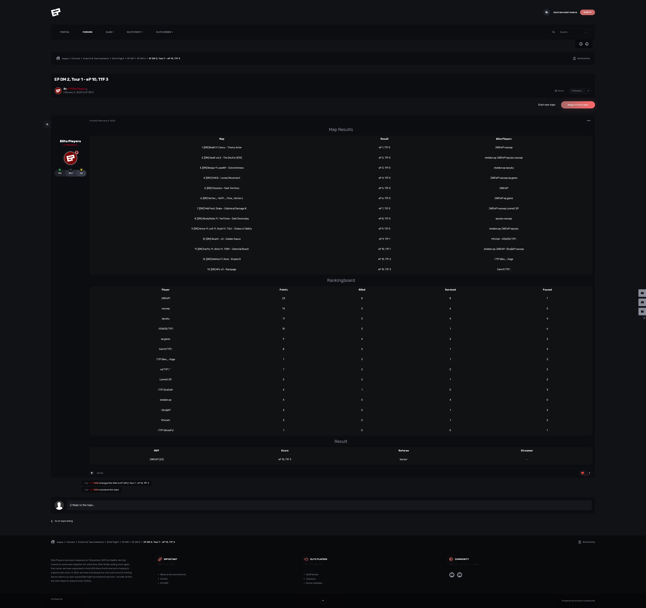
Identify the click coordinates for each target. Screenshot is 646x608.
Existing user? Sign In (565, 12)
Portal (64, 32)
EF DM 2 (89, 92)
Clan (109, 32)
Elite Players (70, 141)
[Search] (553, 32)
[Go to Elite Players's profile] (58, 90)
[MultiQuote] (92, 473)
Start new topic (546, 104)
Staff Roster (312, 574)
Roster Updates (314, 583)
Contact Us (57, 599)
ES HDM (164, 583)
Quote (100, 473)
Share (560, 90)
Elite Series (164, 32)
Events (164, 579)
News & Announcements (173, 574)
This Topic (587, 31)
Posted (102, 120)
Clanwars (311, 579)
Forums (87, 32)
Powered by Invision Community (578, 600)
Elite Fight (134, 32)
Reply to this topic (578, 105)
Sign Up (587, 12)
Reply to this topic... (83, 505)
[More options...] (588, 121)
